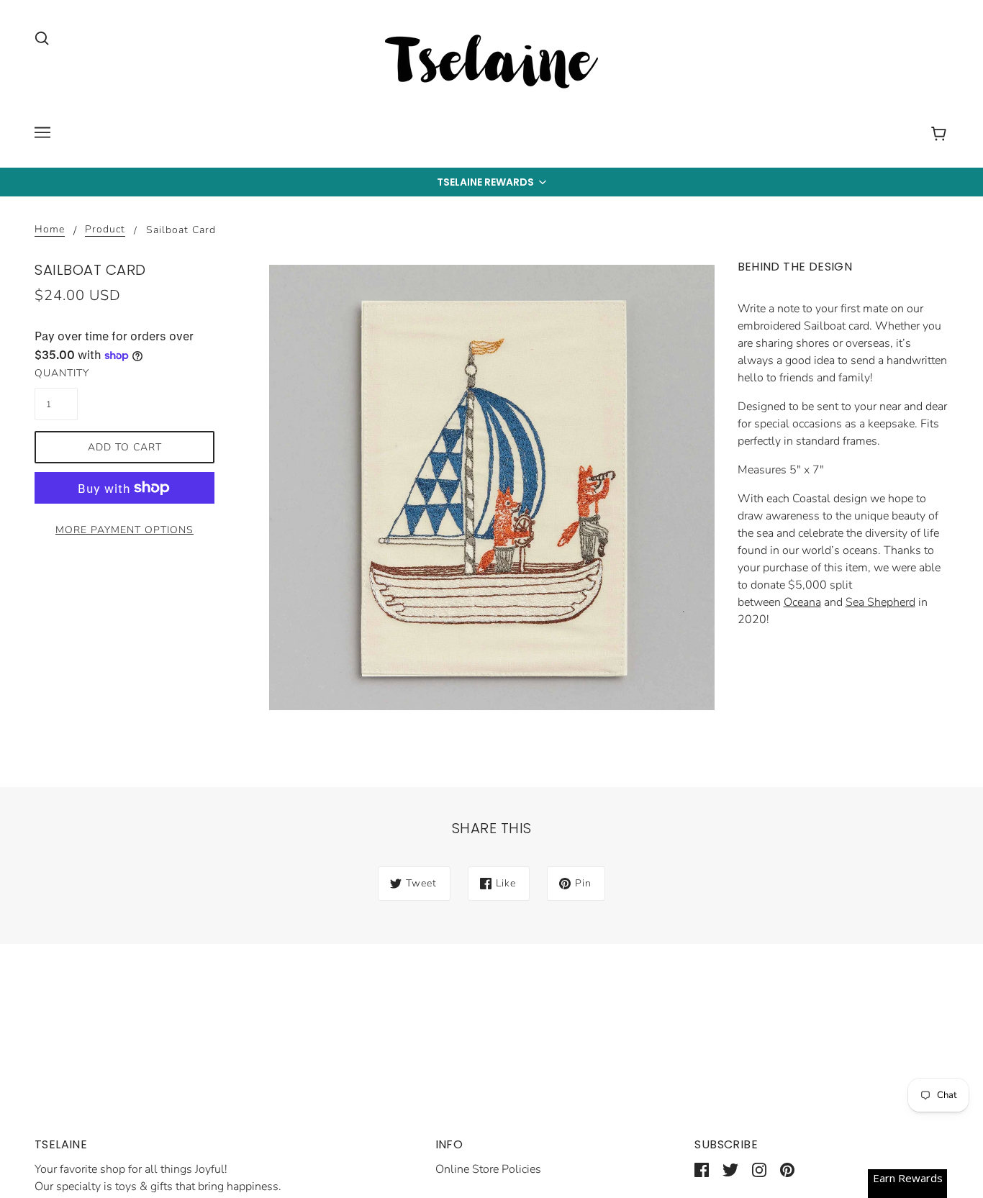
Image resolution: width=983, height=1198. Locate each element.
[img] (42, 37)
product (105, 230)
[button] (491, 182)
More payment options (124, 530)
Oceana (802, 602)
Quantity (56, 373)
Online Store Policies (488, 1169)
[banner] (491, 64)
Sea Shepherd (880, 602)
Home (50, 230)
